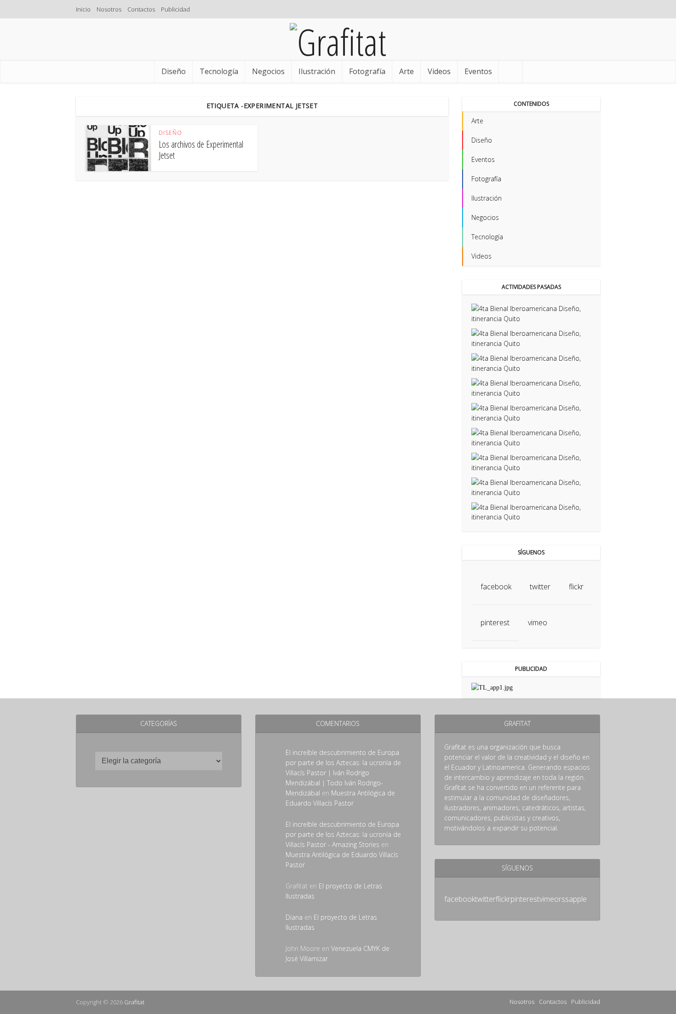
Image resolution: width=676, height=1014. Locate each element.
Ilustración (316, 71)
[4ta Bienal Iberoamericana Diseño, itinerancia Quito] (531, 313)
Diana (294, 917)
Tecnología (219, 71)
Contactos (141, 9)
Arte (406, 71)
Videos (439, 71)
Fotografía (367, 71)
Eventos (478, 71)
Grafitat (134, 1002)
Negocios (268, 71)
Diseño (173, 71)
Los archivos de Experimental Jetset (201, 149)
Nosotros (109, 9)
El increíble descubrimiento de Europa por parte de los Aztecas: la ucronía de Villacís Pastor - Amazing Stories (343, 834)
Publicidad (175, 9)
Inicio (83, 9)
